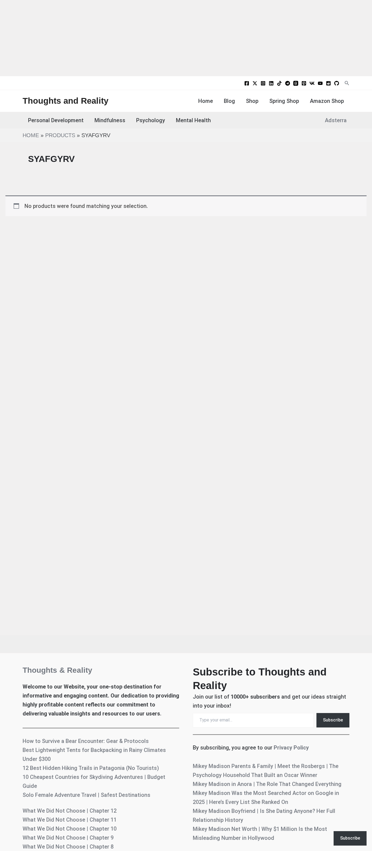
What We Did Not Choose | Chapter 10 (70, 828)
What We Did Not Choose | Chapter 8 (68, 846)
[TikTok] (279, 83)
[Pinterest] (303, 83)
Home (205, 101)
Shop (252, 101)
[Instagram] (263, 83)
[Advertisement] (186, 38)
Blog (229, 101)
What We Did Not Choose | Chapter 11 (70, 819)
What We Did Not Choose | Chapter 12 (70, 810)
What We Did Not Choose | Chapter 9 (68, 837)
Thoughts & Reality (57, 670)
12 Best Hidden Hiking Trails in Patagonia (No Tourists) (91, 768)
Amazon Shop (327, 101)
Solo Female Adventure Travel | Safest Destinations (86, 795)
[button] (346, 83)
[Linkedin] (271, 83)
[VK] (312, 83)
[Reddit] (328, 83)
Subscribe (333, 720)
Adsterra (336, 120)
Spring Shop (284, 101)
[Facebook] (246, 83)
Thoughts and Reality (65, 101)
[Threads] (295, 83)
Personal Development (56, 120)
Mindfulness (109, 120)
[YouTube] (320, 83)
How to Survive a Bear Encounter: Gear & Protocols (86, 741)
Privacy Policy (291, 747)
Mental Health (193, 120)
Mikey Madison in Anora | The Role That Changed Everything (267, 784)
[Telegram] (287, 83)
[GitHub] (336, 83)
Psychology (150, 120)
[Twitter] (254, 83)
